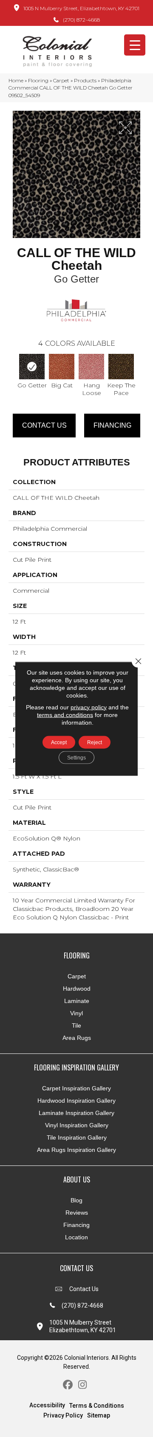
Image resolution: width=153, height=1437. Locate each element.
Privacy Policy (63, 1415)
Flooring (38, 80)
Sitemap (98, 1415)
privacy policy (89, 706)
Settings (76, 757)
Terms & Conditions (96, 1405)
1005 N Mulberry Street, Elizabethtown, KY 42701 (81, 8)
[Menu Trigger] (134, 45)
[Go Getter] (32, 366)
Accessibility (47, 1405)
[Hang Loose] (91, 366)
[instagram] (82, 1385)
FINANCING (112, 425)
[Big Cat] (61, 366)
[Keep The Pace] (121, 366)
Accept (59, 742)
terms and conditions (65, 714)
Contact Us (44, 425)
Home (15, 80)
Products (85, 80)
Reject (94, 742)
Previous (12, 369)
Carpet (61, 80)
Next (140, 369)
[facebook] (68, 1385)
